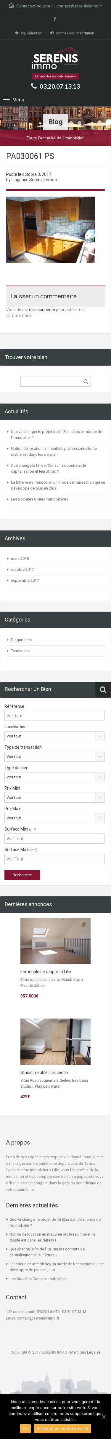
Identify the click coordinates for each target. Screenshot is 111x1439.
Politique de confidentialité (62, 1428)
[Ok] (104, 1417)
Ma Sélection (31, 33)
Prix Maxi (12, 808)
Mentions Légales (85, 1352)
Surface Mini (20, 829)
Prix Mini (12, 788)
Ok (25, 1428)
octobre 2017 (22, 569)
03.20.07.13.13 (60, 86)
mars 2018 (20, 558)
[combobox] (54, 736)
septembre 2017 (25, 580)
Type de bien (16, 767)
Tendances (20, 650)
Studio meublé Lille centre (44, 1072)
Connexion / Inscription (75, 33)
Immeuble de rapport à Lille (45, 971)
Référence (14, 706)
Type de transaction (23, 747)
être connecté (42, 309)
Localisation (15, 726)
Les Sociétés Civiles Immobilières (39, 499)
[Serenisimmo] (55, 58)
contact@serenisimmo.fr (79, 6)
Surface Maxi (20, 849)
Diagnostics (21, 640)
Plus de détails (32, 985)
